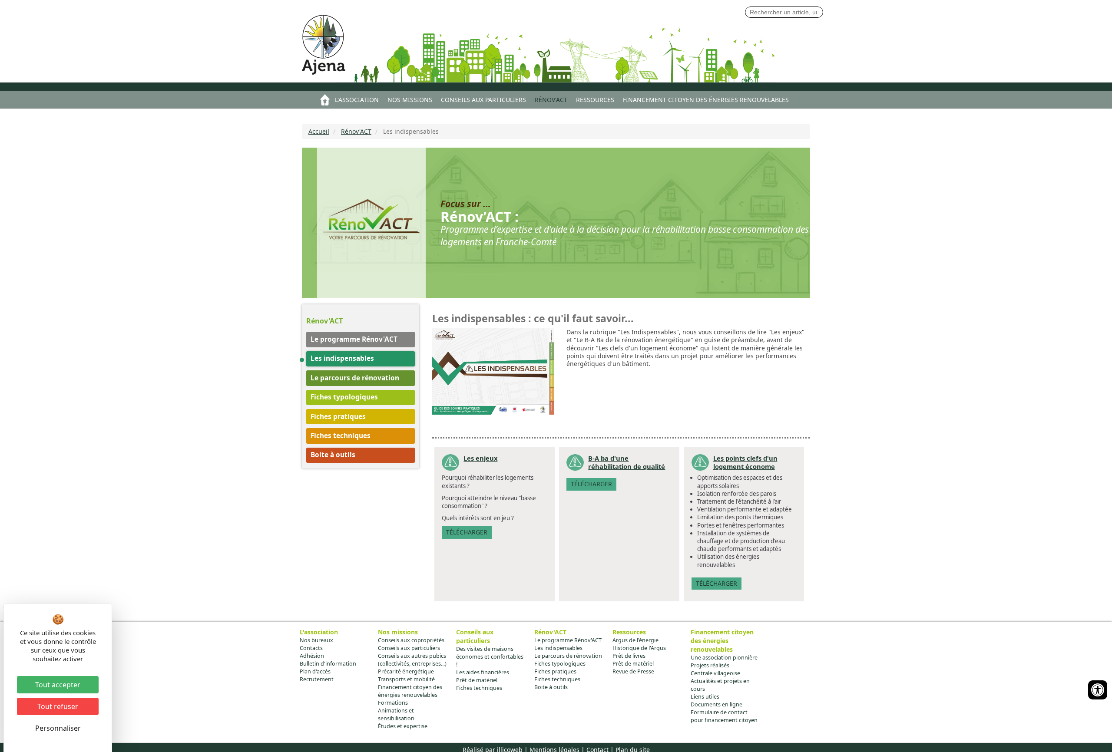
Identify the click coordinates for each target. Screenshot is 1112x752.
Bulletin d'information (328, 663)
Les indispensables (342, 358)
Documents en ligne (716, 704)
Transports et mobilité (406, 679)
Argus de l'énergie (635, 640)
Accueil (325, 100)
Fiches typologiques (344, 397)
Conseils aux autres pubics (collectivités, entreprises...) (412, 659)
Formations (393, 702)
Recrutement (317, 679)
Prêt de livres (628, 656)
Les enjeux (480, 458)
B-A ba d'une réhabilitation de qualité (626, 462)
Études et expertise (402, 726)
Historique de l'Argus (639, 648)
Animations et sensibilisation (396, 714)
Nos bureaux (316, 640)
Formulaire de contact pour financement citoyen (724, 716)
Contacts (311, 648)
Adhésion (312, 656)
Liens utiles (705, 696)
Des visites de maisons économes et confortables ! (489, 656)
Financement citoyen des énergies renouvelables (706, 100)
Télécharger (466, 532)
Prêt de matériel (476, 680)
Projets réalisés (710, 665)
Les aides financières (482, 672)
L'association (357, 100)
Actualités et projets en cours (720, 685)
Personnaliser (58, 728)
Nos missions (409, 100)
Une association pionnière (724, 657)
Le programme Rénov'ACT (354, 339)
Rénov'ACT (551, 100)
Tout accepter (57, 684)
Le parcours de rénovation (355, 378)
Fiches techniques (341, 435)
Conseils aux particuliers (483, 100)
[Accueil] (329, 47)
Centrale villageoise (715, 673)
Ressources (595, 100)
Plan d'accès (315, 671)
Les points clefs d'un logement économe (745, 462)
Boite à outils (333, 454)
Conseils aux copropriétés (411, 640)
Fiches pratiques (338, 416)
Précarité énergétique (406, 671)
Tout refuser (57, 706)
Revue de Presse (633, 671)
